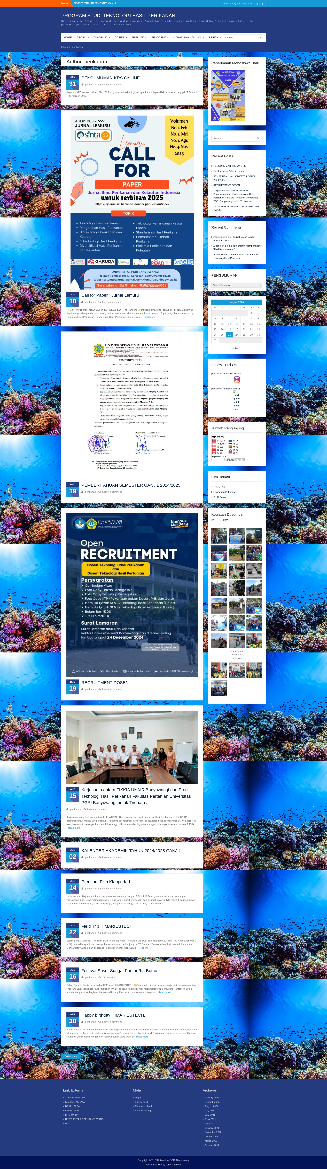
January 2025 (212, 1097)
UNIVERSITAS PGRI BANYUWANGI (84, 1119)
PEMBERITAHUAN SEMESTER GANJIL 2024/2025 (130, 485)
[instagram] (256, 3)
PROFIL (81, 37)
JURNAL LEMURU (75, 1097)
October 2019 (212, 1145)
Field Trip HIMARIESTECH (107, 926)
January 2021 (212, 1128)
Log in (138, 1097)
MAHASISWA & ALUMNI (187, 37)
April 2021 (210, 1123)
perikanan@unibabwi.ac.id (237, 3)
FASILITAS (219, 486)
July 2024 (210, 1110)
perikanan (90, 84)
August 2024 (211, 1106)
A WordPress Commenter (227, 254)
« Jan (235, 348)
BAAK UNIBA (72, 1106)
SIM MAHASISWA (75, 1102)
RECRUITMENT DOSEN (105, 682)
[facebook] (262, 3)
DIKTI (68, 1123)
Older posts (71, 1056)
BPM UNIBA (72, 1115)
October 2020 (212, 1136)
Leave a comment (112, 84)
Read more (149, 317)
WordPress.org (143, 1110)
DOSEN (119, 37)
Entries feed (141, 1102)
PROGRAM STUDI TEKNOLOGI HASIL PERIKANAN (118, 15)
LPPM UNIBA (72, 1110)
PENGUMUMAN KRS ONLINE (110, 77)
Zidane (217, 245)
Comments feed (143, 1106)
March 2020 (211, 1141)
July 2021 (210, 1115)
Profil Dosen (220, 497)
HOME (68, 37)
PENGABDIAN (159, 37)
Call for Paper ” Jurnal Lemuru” (110, 295)
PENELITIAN (138, 37)
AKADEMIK (100, 37)
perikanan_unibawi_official (225, 388)
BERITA (213, 37)
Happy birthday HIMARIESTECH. (113, 1015)
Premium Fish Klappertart (105, 881)
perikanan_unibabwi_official (226, 373)
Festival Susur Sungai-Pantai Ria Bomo (119, 970)
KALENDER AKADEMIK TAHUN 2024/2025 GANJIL (131, 850)
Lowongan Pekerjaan (224, 492)
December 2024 (213, 1102)
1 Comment (108, 977)
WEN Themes (173, 1164)
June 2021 (210, 1119)
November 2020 (213, 1132)
